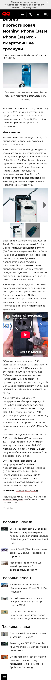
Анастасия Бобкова (22, 55)
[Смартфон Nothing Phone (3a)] (25, 205)
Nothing (9, 508)
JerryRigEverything (27, 490)
